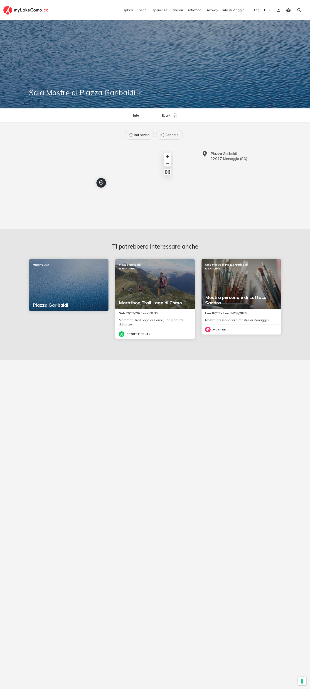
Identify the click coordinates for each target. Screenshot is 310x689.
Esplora (127, 10)
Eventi (142, 10)
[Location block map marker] (101, 183)
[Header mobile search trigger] (299, 10)
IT (265, 10)
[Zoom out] (167, 163)
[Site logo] (26, 9)
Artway (212, 10)
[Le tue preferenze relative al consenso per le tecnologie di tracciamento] (302, 681)
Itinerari (177, 10)
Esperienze (159, 10)
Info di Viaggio (233, 10)
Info (136, 115)
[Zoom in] (167, 156)
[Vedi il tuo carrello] (288, 10)
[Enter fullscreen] (167, 172)
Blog (256, 10)
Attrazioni (194, 10)
